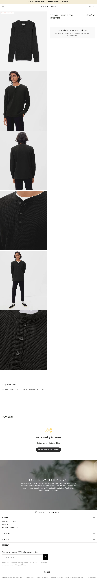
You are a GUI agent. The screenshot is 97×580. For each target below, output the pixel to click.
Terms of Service (42, 577)
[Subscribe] (45, 557)
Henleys (24, 389)
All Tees (5, 389)
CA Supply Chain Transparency (75, 577)
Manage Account (9, 521)
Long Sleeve (33, 389)
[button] (94, 6)
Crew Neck (14, 389)
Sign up (5, 524)
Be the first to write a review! (49, 449)
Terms (24, 565)
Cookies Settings (57, 577)
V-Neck (42, 389)
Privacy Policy (14, 565)
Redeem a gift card (10, 527)
